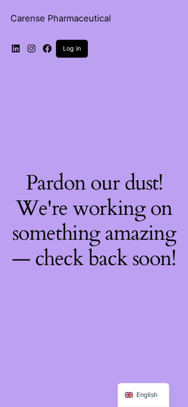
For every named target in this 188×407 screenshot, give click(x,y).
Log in (72, 48)
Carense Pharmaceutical (60, 18)
